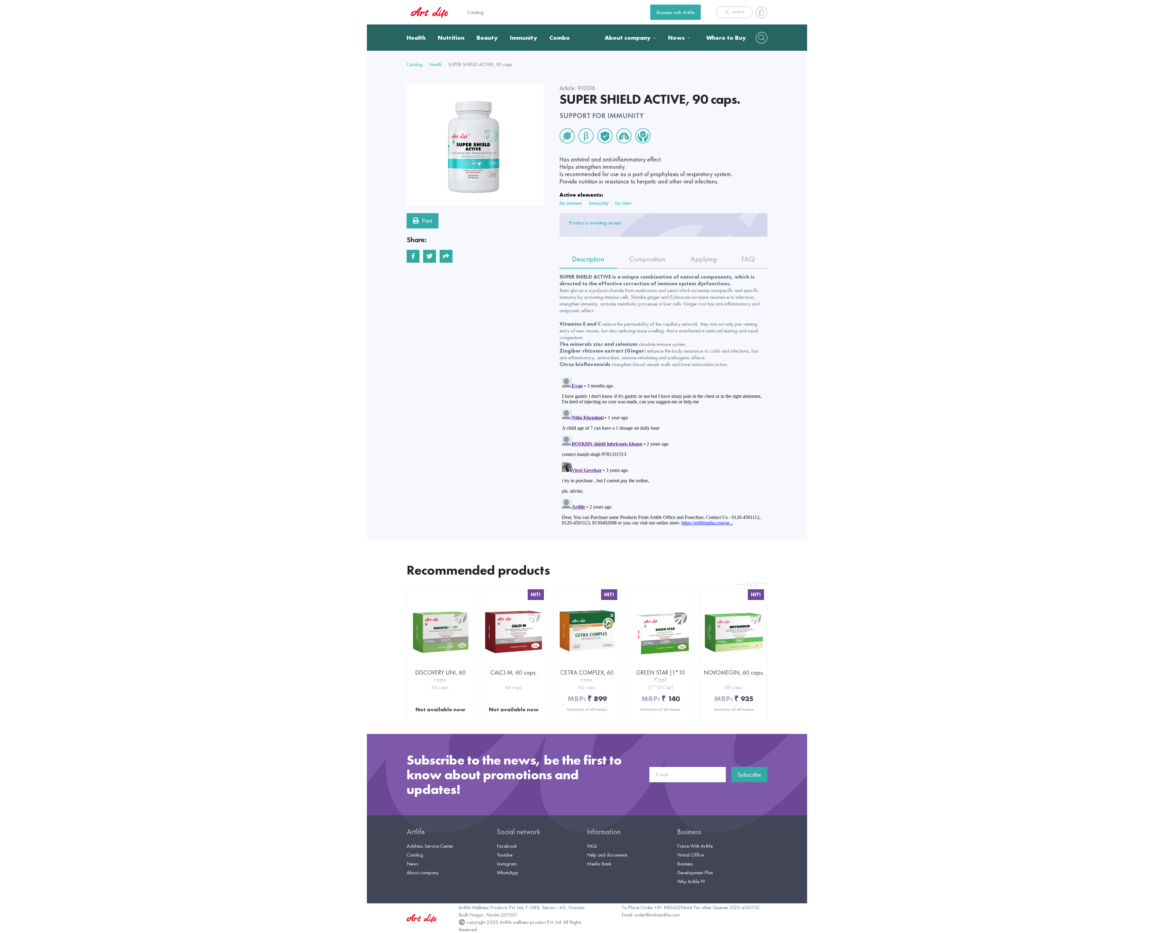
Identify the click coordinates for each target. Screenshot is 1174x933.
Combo (559, 38)
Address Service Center (430, 845)
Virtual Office (690, 854)
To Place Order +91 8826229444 (657, 907)
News (676, 38)
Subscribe (749, 775)
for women (570, 203)
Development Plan (695, 872)
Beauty (487, 38)
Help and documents (607, 854)
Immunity (523, 38)
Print (427, 221)
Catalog (475, 12)
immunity (598, 203)
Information (604, 831)
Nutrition (451, 38)
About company (628, 38)
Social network (518, 831)
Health (416, 38)
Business (689, 831)
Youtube (504, 854)
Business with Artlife (675, 12)
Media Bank (599, 863)
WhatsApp (507, 872)
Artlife (416, 831)
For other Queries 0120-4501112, (727, 907)
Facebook (507, 845)
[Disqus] (663, 451)
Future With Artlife (695, 845)
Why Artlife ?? (691, 881)
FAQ (592, 845)
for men (623, 203)
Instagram (507, 863)
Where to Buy (726, 38)
